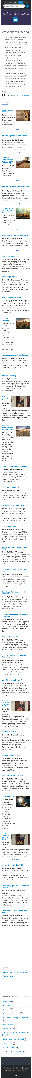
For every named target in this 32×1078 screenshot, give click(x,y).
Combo (20, 2)
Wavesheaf (7, 1006)
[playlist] (3, 95)
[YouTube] (16, 1075)
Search (15, 2)
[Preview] (12, 1001)
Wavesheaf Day (9, 1028)
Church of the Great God (16, 14)
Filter (6, 103)
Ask (10, 2)
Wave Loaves (8, 1043)
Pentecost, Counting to (11, 1014)
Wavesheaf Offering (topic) (21, 95)
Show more (15, 129)
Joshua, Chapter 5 (10, 1047)
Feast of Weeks (8, 1024)
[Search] (27, 6)
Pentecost (7, 1002)
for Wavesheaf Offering (16, 972)
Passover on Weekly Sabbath (13, 1039)
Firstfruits (6, 1010)
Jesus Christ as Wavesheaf (13, 1051)
